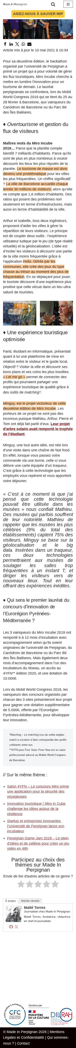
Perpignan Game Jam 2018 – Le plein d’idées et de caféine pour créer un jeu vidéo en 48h (38, 843)
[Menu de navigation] (68, 4)
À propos (10, 900)
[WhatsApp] (23, 44)
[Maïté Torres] (14, 921)
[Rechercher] (53, 4)
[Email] (29, 44)
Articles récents (30, 900)
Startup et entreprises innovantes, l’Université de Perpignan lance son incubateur (35, 826)
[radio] (21, 884)
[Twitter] (17, 44)
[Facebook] (5, 44)
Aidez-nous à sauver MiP (38, 14)
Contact (23, 1043)
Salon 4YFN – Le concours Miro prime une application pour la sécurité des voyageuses (38, 791)
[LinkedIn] (11, 44)
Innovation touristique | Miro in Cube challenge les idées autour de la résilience (36, 809)
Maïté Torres (34, 908)
